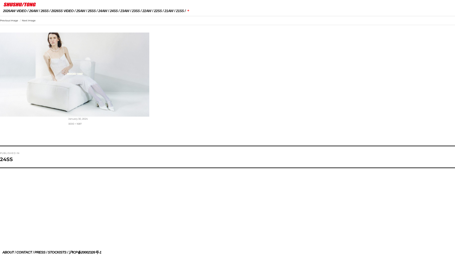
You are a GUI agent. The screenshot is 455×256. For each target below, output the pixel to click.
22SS (158, 11)
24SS (114, 11)
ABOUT (8, 252)
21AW (168, 11)
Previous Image (9, 20)
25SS (92, 11)
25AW (80, 11)
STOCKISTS (57, 252)
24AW (102, 11)
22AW (146, 11)
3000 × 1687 (75, 123)
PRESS (39, 252)
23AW (124, 11)
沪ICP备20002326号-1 (85, 252)
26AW (33, 11)
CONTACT (24, 252)
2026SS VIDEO (62, 11)
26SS (45, 11)
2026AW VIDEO (14, 11)
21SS (180, 11)
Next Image (29, 20)
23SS (136, 11)
